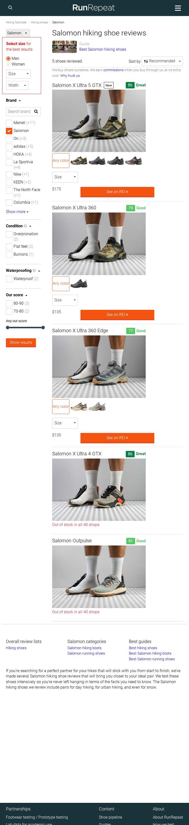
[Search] (11, 8)
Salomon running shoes (86, 653)
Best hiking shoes (143, 648)
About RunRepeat (168, 817)
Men (15, 58)
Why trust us (70, 76)
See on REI (116, 191)
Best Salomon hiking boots (150, 653)
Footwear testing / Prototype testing (37, 817)
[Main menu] (177, 8)
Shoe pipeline (110, 817)
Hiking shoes (39, 22)
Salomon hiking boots (84, 648)
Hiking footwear (16, 22)
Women (18, 64)
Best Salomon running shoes (152, 659)
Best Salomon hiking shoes (102, 49)
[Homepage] (94, 8)
